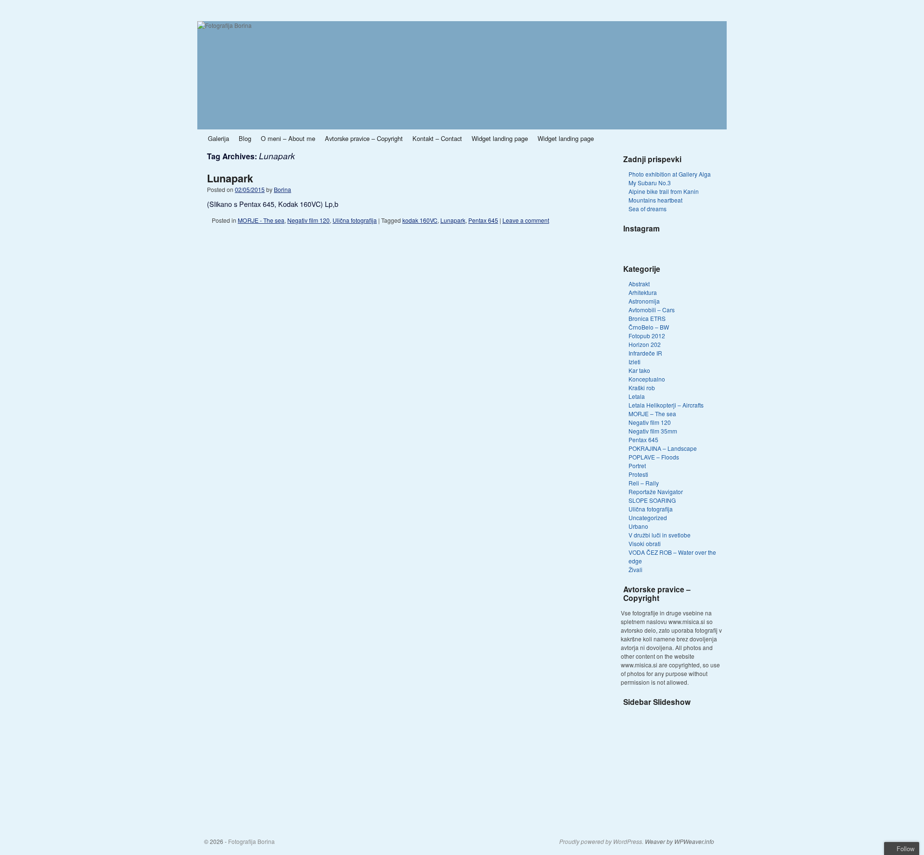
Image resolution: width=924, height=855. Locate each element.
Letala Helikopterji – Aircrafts (666, 405)
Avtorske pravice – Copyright (364, 138)
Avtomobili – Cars (652, 310)
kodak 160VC (419, 220)
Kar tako (639, 370)
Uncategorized (648, 517)
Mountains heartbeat (655, 200)
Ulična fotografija (355, 220)
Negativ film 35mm (653, 431)
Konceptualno (647, 379)
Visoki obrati (645, 543)
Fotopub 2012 (647, 336)
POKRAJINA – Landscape (663, 448)
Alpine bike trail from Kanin (664, 191)
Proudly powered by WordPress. (601, 841)
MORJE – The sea (652, 413)
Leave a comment (525, 220)
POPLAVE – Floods (654, 457)
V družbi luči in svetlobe (660, 535)
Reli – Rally (644, 483)
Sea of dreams (648, 208)
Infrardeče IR (645, 353)
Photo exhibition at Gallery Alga (670, 174)
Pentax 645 (483, 220)
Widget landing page (500, 138)
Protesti (638, 474)
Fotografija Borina (251, 841)
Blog (245, 138)
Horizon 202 (645, 344)
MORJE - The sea (261, 220)
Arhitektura (643, 292)
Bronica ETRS (647, 318)
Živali (635, 569)
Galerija (218, 138)
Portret (637, 465)
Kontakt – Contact (437, 138)
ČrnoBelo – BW (649, 327)
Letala (637, 396)
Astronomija (644, 301)
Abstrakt (639, 284)
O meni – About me (288, 138)
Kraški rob (642, 387)
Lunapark (230, 178)
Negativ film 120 (308, 220)
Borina (282, 189)
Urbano (638, 526)
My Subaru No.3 (650, 183)
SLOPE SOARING (652, 500)
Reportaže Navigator (656, 491)
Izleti (635, 361)
